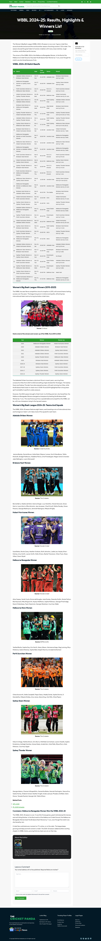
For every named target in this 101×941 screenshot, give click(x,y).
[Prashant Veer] (60, 922)
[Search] (59, 6)
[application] (41, 10)
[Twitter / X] (85, 2)
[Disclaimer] (77, 927)
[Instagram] (82, 2)
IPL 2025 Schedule (18, 807)
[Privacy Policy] (78, 923)
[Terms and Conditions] (80, 925)
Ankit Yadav (47, 34)
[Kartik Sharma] (60, 920)
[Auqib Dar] (59, 924)
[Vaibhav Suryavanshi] (62, 926)
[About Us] (77, 920)
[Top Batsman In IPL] (44, 920)
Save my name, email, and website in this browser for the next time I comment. (32, 894)
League (50, 31)
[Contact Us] (77, 921)
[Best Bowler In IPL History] (45, 922)
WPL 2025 (16, 804)
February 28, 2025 (56, 34)
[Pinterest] (91, 2)
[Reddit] (88, 2)
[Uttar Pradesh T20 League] (46, 924)
